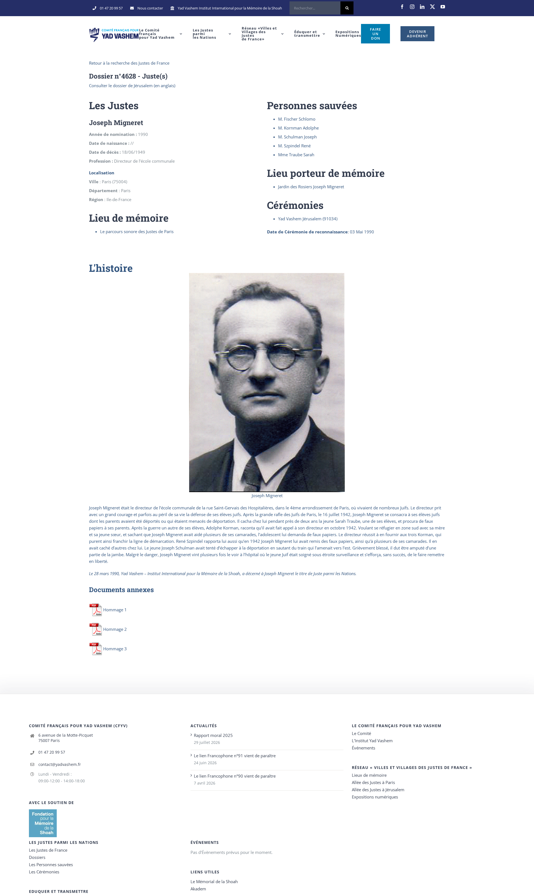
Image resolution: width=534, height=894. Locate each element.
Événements (363, 748)
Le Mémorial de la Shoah (214, 881)
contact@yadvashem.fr (59, 764)
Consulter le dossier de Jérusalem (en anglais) (132, 85)
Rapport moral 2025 (213, 735)
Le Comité (361, 733)
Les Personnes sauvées (51, 864)
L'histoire (111, 268)
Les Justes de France (48, 850)
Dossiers (37, 857)
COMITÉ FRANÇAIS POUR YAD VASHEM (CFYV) (78, 725)
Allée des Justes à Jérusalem (378, 789)
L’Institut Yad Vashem (372, 740)
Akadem (198, 888)
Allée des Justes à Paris (373, 782)
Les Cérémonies (44, 872)
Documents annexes (121, 589)
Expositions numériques (375, 797)
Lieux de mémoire (369, 775)
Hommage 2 (115, 629)
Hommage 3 (115, 648)
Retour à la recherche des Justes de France (129, 63)
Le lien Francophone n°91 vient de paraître (235, 755)
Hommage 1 (115, 609)
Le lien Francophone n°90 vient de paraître (235, 776)
